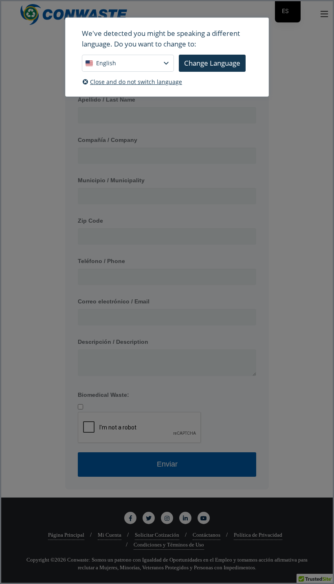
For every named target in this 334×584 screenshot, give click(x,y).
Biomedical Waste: (103, 395)
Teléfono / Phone (101, 261)
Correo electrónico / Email (113, 301)
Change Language (212, 63)
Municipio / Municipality (111, 180)
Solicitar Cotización (157, 535)
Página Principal (66, 535)
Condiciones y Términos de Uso (169, 545)
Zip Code (90, 220)
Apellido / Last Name (106, 99)
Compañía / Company (107, 140)
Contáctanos (206, 535)
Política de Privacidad (258, 535)
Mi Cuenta (109, 535)
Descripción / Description (113, 341)
